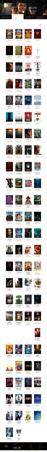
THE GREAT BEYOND (37, 421)
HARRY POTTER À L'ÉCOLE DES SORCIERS (28, 107)
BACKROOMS (18, 56)
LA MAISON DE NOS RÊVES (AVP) (18, 222)
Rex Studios (29, 1)
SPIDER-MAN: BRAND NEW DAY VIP (19, 90)
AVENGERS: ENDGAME (9, 205)
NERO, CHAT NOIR (19, 404)
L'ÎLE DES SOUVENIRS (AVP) (19, 106)
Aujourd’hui (8, 20)
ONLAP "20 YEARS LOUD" (9, 305)
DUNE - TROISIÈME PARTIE (9, 372)
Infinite (34, 20)
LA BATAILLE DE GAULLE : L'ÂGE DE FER (9, 57)
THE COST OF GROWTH (28, 206)
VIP (32, 20)
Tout (6, 20)
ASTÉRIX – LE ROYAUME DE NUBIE (9, 355)
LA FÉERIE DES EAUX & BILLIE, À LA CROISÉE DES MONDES (28, 322)
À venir (16, 20)
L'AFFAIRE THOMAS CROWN (9, 405)
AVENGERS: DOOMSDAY (37, 355)
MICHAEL (37, 155)
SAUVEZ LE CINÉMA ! (9, 39)
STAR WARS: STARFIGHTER (9, 422)
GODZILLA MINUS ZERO (28, 289)
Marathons (22, 20)
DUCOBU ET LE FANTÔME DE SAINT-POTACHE (28, 223)
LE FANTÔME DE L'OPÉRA (9, 289)
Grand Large (29, 20)
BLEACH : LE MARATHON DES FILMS (9, 107)
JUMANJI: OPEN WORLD (28, 372)
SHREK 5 (28, 421)
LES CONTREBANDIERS (18, 173)
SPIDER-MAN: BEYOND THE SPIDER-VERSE (19, 422)
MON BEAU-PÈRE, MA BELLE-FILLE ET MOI (37, 339)
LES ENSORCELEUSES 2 (28, 139)
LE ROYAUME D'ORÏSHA (9, 388)
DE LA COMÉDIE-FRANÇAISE (28, 73)
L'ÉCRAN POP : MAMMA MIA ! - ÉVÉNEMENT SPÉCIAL (37, 273)
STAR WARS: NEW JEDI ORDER (9, 438)
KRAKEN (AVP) (9, 172)
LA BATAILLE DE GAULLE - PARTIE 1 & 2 (9, 140)
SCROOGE (37, 305)
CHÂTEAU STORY (9, 222)
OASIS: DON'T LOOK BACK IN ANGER (28, 156)
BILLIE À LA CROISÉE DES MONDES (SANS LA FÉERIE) (19, 322)
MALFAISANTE (19, 255)
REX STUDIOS (19, 39)
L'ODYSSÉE (9, 72)
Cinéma (18, 1)
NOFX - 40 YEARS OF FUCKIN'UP (37, 173)
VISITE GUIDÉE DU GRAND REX (28, 40)
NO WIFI (28, 238)
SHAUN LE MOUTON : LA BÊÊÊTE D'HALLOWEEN (28, 273)
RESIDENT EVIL (28, 172)
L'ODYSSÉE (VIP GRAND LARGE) (9, 123)
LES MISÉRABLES (9, 255)
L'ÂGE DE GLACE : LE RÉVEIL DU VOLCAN (19, 388)
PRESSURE (37, 139)
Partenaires (30, 445)
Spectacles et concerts (23, 1)
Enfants (37, 20)
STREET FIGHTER (37, 255)
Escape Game (33, 1)
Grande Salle (25, 20)
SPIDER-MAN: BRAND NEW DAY (9, 90)
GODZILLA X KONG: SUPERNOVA (28, 405)
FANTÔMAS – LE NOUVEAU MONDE (28, 388)
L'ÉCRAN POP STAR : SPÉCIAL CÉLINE (9, 156)
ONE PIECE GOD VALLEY (19, 438)
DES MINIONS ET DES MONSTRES (28, 56)
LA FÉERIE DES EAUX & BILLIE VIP (37, 322)
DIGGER (38, 205)
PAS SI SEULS (37, 404)
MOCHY (28, 255)
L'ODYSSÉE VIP (19, 72)
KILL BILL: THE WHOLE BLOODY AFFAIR (37, 73)
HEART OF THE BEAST (19, 205)
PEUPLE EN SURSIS (37, 388)
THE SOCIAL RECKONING (9, 239)
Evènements (19, 20)
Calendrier (30, 444)
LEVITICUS (37, 222)
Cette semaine (12, 20)
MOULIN (19, 288)
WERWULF (37, 371)
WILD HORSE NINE (37, 288)
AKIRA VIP (37, 122)
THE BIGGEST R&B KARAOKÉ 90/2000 (18, 239)
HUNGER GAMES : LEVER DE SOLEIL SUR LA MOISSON (9, 322)
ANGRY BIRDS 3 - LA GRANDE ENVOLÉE (18, 372)
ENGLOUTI (37, 238)
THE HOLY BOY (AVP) (19, 122)
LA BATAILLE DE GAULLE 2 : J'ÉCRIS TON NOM (37, 57)
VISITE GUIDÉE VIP (37, 39)
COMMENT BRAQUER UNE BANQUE (18, 305)
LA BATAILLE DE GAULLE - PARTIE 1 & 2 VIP (19, 140)
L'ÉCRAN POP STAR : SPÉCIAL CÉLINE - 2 (19, 156)
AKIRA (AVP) (28, 122)
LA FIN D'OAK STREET (28, 89)
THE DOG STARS (37, 89)
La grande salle (14, 1)
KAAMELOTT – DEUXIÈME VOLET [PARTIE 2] (28, 306)
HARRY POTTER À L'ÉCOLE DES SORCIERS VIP (37, 107)
